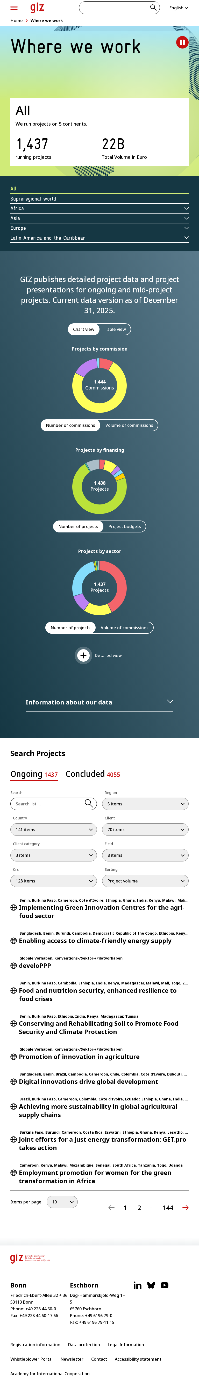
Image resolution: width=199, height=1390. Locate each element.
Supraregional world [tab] (33, 198)
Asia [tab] (15, 218)
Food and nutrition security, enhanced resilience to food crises (98, 994)
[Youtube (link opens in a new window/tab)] (164, 1288)
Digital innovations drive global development (88, 1081)
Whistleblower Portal (31, 1359)
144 (167, 1207)
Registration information (35, 1344)
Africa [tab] (17, 208)
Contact (99, 1359)
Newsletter (71, 1359)
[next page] (185, 1207)
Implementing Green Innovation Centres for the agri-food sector (101, 911)
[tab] (34, 775)
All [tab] (13, 188)
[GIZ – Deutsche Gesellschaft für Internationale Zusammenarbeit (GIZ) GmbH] (37, 7)
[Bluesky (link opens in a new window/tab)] (151, 1288)
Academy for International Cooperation (50, 1374)
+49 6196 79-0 (98, 1315)
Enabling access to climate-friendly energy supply (95, 940)
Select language (179, 7)
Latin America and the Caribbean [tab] (48, 238)
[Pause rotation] (182, 42)
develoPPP (35, 965)
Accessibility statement (138, 1359)
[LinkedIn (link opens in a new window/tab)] (137, 1288)
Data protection (84, 1344)
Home (16, 20)
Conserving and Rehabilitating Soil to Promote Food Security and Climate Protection (99, 1027)
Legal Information (126, 1344)
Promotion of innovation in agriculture (79, 1056)
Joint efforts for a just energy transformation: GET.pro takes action (102, 1143)
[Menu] (14, 8)
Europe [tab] (18, 228)
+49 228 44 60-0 (40, 1309)
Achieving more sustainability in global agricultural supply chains (98, 1110)
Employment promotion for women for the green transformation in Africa (95, 1176)
